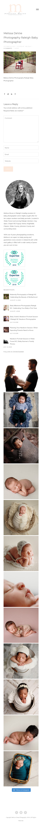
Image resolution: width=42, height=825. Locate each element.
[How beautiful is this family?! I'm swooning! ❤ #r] (21, 374)
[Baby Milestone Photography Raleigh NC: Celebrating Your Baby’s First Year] (6, 307)
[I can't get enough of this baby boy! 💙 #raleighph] (21, 661)
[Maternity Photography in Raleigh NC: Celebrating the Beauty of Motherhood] (6, 296)
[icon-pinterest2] (25, 812)
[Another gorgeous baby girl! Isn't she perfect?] (21, 481)
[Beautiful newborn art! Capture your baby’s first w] (21, 733)
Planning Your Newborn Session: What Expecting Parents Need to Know (23, 329)
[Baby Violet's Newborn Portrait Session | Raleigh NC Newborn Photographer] (6, 318)
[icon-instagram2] (21, 812)
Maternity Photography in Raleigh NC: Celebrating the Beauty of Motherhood (23, 296)
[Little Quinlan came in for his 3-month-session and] (21, 410)
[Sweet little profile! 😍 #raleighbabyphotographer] (21, 589)
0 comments (8, 48)
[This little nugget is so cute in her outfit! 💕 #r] (21, 625)
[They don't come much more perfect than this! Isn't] (21, 553)
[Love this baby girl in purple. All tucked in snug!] (21, 445)
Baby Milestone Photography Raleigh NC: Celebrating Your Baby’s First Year (23, 307)
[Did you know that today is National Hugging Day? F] (21, 697)
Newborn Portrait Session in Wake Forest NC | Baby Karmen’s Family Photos (22, 341)
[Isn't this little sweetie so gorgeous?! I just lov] (21, 517)
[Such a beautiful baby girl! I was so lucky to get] (21, 768)
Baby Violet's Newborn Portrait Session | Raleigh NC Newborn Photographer (24, 318)
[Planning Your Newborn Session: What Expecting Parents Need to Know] (6, 329)
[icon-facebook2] (17, 812)
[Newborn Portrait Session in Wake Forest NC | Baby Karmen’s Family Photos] (6, 340)
